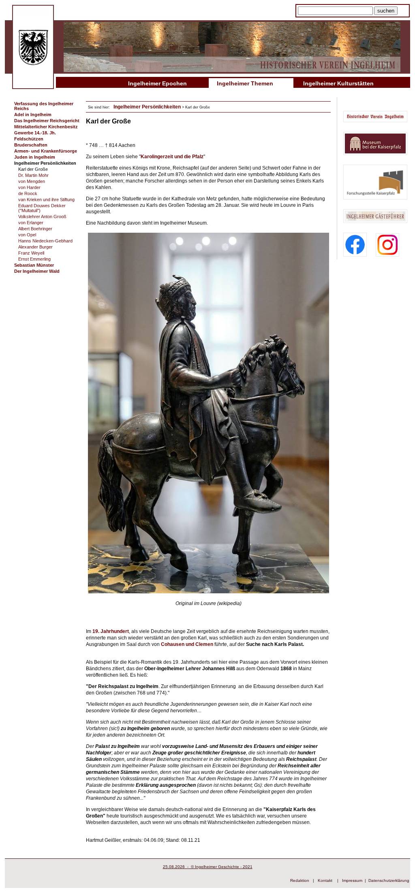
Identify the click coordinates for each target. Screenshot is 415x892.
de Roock (27, 193)
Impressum (352, 880)
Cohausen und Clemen (187, 644)
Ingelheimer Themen (245, 83)
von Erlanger (30, 222)
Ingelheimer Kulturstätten (338, 83)
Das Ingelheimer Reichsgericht (46, 120)
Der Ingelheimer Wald (37, 271)
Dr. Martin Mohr (33, 175)
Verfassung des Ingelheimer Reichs (43, 106)
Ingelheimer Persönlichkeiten (45, 163)
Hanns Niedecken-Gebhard (45, 240)
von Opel (27, 234)
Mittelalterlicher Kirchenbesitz (46, 126)
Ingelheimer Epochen (157, 83)
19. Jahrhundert (110, 631)
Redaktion (299, 880)
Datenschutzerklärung (388, 880)
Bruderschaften (30, 144)
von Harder (29, 187)
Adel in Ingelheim (32, 114)
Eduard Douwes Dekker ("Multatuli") (42, 208)
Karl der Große (33, 169)
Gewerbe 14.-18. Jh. (35, 132)
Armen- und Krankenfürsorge (45, 151)
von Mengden (31, 181)
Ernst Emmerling (34, 259)
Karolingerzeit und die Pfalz (172, 156)
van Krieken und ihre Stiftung (46, 199)
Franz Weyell (31, 253)
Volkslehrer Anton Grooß (42, 216)
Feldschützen (28, 138)
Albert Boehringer (35, 228)
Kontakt (325, 880)
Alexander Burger (35, 246)
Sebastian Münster (34, 265)
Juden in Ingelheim (34, 157)
